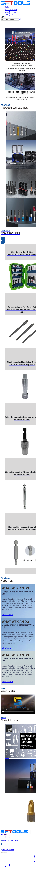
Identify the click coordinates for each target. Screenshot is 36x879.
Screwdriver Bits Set (10, 836)
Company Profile (9, 835)
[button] (3, 239)
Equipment (9, 13)
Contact (9, 866)
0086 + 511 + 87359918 (11, 841)
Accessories (9, 11)
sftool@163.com (8, 850)
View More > (7, 615)
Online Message (9, 15)
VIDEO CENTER (9, 864)
